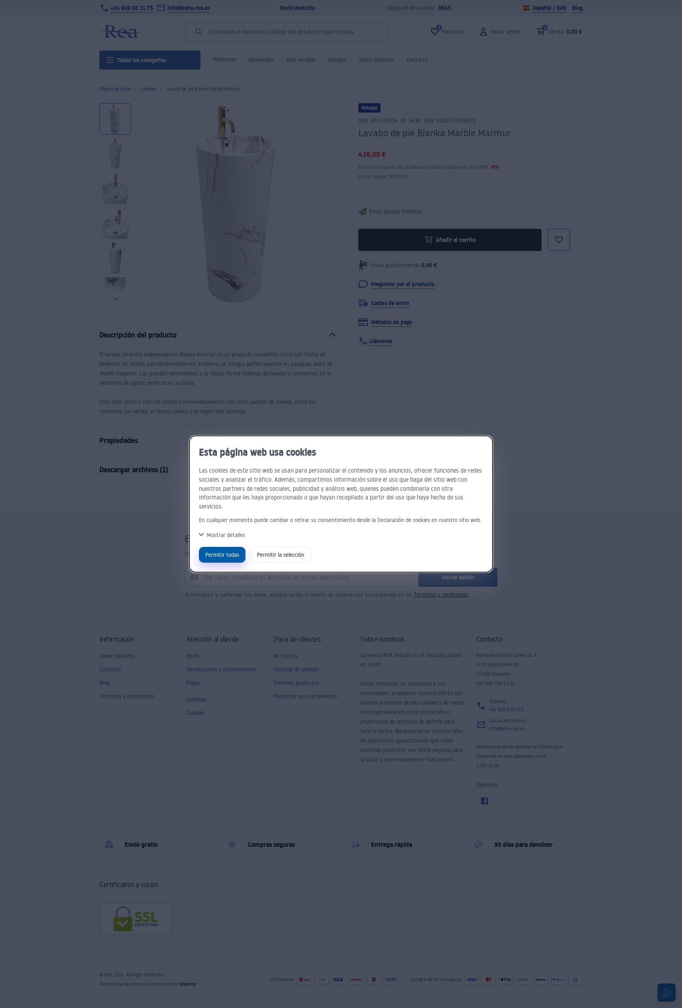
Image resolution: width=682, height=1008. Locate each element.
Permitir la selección (280, 554)
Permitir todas (222, 554)
